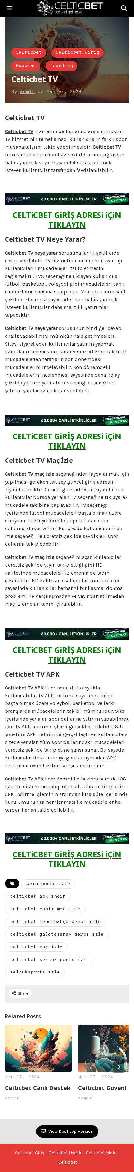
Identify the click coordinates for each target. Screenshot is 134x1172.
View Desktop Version (70, 1131)
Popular (26, 66)
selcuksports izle (35, 972)
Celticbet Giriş (78, 52)
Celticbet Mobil (102, 1152)
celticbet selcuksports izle (49, 959)
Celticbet (29, 52)
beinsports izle (48, 884)
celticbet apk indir (38, 896)
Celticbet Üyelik (65, 1152)
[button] (9, 8)
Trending (61, 66)
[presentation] (118, 1067)
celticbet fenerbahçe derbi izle (55, 922)
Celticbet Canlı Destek (38, 1088)
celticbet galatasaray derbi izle (57, 934)
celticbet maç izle (36, 947)
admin (27, 92)
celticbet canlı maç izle (45, 909)
